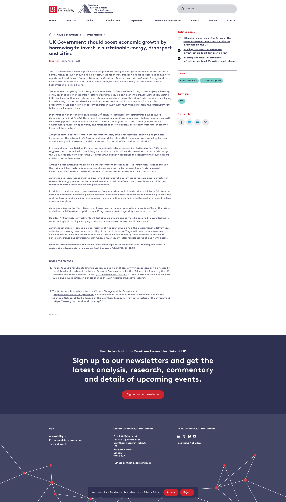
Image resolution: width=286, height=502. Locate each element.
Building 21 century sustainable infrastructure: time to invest (124, 114)
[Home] (50, 35)
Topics (89, 20)
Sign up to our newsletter (143, 394)
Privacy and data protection (65, 440)
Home (52, 20)
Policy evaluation (188, 81)
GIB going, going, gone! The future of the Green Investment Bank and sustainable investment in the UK (207, 41)
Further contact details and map (132, 463)
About (69, 20)
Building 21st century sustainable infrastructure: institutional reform (114, 148)
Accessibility (56, 436)
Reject (188, 493)
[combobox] (207, 8)
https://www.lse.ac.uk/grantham (73, 295)
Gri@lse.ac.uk (129, 436)
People (213, 20)
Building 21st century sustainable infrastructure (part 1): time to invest (205, 51)
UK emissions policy (211, 81)
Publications (113, 20)
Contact (232, 20)
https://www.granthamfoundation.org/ (77, 301)
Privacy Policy (151, 492)
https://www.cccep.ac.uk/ (136, 268)
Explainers (136, 20)
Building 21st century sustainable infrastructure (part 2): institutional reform (209, 59)
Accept (172, 493)
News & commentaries (168, 20)
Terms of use (56, 444)
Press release (94, 35)
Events (195, 20)
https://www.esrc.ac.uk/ (112, 275)
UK (181, 101)
